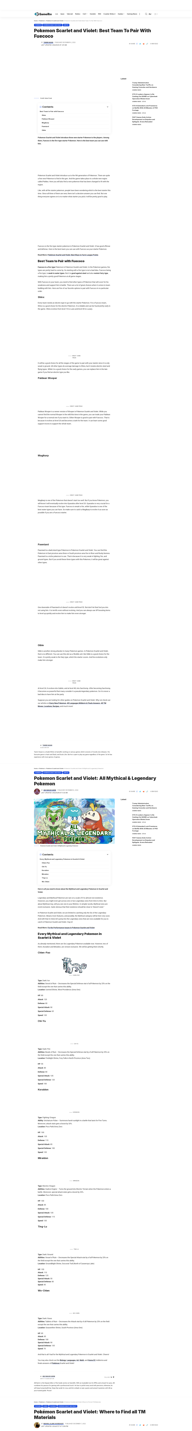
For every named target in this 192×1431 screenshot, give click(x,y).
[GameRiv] (43, 14)
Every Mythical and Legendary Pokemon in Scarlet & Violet (62, 859)
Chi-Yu (44, 867)
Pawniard (45, 126)
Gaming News (136, 90)
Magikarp (45, 123)
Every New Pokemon (57, 703)
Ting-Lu (45, 878)
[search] (146, 14)
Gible (44, 130)
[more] (139, 14)
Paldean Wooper (48, 119)
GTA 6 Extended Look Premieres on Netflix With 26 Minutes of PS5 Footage (145, 108)
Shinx (44, 115)
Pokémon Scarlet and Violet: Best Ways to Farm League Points (73, 255)
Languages (71, 1360)
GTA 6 (144, 101)
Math (82, 1360)
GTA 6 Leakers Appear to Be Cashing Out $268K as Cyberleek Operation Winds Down (144, 96)
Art (77, 1360)
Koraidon (45, 870)
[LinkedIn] (111, 1377)
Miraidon (45, 874)
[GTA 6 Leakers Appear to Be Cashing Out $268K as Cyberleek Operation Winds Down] (126, 97)
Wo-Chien (45, 882)
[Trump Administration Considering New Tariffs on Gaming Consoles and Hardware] (126, 85)
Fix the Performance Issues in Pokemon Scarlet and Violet (71, 928)
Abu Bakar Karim (50, 790)
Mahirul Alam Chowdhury (54, 1423)
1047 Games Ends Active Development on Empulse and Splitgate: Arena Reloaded (143, 119)
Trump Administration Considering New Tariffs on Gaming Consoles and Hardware (144, 85)
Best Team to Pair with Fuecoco (52, 111)
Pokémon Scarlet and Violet (52, 25)
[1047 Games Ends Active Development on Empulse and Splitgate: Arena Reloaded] (126, 120)
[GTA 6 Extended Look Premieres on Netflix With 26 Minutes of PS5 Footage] (126, 108)
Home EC (92, 1360)
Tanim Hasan (48, 42)
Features (38, 1406)
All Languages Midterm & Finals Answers (83, 703)
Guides (45, 1406)
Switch (66, 25)
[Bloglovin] (113, 1377)
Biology (63, 1360)
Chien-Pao (46, 863)
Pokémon (38, 25)
